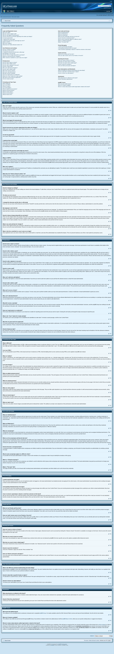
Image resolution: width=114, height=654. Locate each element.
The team (86, 640)
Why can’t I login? (6, 32)
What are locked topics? (8, 93)
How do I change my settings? (9, 49)
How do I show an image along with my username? (14, 54)
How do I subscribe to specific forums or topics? (68, 71)
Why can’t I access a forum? (9, 70)
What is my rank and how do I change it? (11, 56)
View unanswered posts (6, 16)
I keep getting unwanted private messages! (67, 48)
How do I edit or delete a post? (9, 63)
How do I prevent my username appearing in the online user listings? (17, 36)
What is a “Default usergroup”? (64, 40)
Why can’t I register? (7, 43)
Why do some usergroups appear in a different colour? (70, 39)
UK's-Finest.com (10, 6)
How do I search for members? (65, 64)
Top (110, 110)
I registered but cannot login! (9, 39)
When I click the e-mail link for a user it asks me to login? (15, 57)
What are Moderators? (63, 33)
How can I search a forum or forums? (66, 60)
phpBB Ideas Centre (67, 618)
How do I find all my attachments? (65, 79)
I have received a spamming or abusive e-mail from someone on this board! (74, 49)
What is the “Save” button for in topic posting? (12, 76)
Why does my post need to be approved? (12, 77)
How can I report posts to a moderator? (11, 74)
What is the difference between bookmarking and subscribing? (71, 70)
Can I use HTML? (6, 84)
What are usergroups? (63, 35)
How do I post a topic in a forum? (10, 62)
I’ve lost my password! (7, 37)
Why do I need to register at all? (9, 33)
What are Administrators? (63, 32)
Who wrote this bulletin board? (64, 83)
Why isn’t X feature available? (64, 85)
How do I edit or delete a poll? (9, 69)
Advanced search (107, 8)
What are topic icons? (7, 94)
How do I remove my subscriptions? (66, 73)
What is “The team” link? (63, 42)
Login (111, 1)
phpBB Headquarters (62, 644)
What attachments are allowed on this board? (67, 77)
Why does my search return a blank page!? (67, 62)
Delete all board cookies (94, 640)
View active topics (16, 16)
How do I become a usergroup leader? (66, 37)
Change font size (109, 20)
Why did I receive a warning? (9, 73)
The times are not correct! (8, 50)
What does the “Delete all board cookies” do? (12, 44)
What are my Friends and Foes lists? (66, 54)
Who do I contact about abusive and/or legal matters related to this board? (74, 86)
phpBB (52, 645)
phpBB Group (42, 613)
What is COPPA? (6, 42)
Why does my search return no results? (66, 61)
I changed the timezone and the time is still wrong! (13, 52)
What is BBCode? (6, 83)
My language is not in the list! (9, 53)
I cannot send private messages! (65, 46)
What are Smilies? (7, 86)
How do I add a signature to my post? (11, 65)
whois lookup (102, 624)
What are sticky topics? (8, 91)
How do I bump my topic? (8, 78)
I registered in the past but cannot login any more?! (14, 40)
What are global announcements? (10, 88)
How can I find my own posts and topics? (67, 65)
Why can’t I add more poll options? (10, 67)
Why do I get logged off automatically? (11, 35)
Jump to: (92, 635)
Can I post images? (7, 87)
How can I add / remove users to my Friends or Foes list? (70, 55)
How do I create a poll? (8, 66)
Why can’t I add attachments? (9, 71)
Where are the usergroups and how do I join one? (68, 36)
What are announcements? (8, 90)
